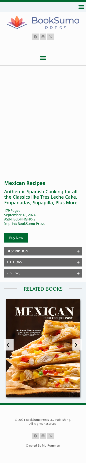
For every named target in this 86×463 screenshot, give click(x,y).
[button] (81, 6)
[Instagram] (43, 37)
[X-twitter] (50, 37)
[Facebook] (35, 37)
